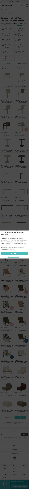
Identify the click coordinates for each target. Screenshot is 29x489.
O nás (14, 442)
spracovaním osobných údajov (19, 437)
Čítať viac (19, 25)
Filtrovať (8, 63)
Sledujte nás (14, 453)
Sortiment (14, 449)
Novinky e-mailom (14, 431)
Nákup (14, 445)
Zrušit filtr (13, 68)
